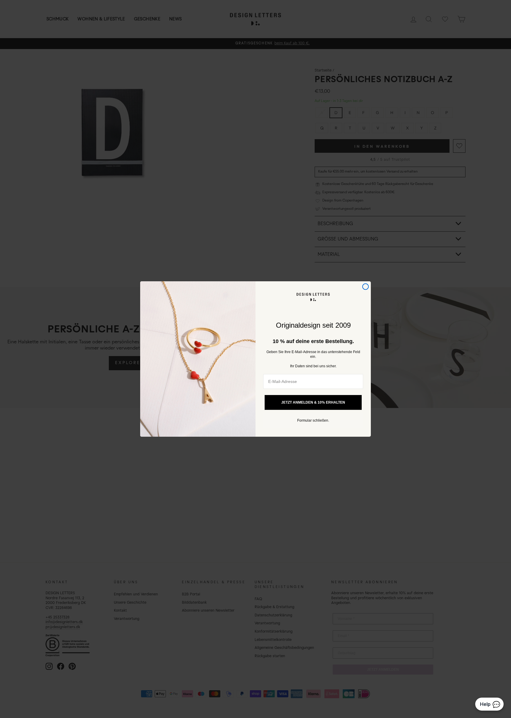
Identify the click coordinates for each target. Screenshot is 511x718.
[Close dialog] (365, 287)
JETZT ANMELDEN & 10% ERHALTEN (313, 402)
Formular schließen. (313, 420)
